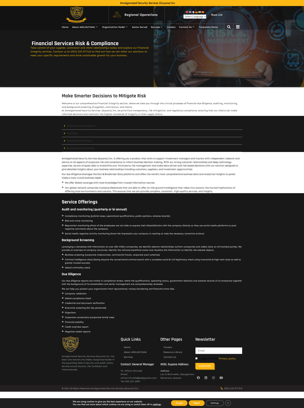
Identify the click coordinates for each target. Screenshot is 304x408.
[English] (190, 12)
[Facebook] (198, 378)
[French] (193, 12)
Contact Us (185, 27)
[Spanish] (202, 12)
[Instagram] (214, 378)
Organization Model (113, 27)
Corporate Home (208, 27)
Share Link (216, 14)
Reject (196, 403)
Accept (179, 403)
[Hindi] (199, 12)
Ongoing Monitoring (79, 140)
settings (157, 404)
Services (155, 27)
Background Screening (80, 148)
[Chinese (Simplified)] (186, 12)
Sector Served (139, 27)
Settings (215, 403)
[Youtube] (221, 378)
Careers (171, 27)
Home (65, 27)
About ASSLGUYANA (83, 27)
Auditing (72, 133)
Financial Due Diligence (81, 125)
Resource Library (173, 352)
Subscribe (204, 366)
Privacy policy (227, 358)
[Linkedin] (206, 378)
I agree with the (216, 358)
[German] (196, 12)
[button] (141, 15)
